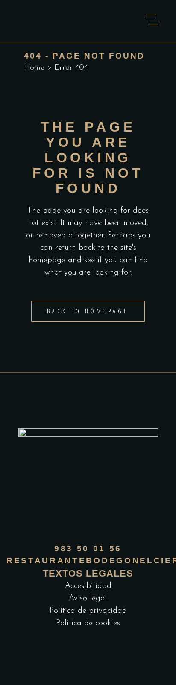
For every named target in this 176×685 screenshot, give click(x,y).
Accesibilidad (88, 586)
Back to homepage (88, 311)
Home (34, 68)
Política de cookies (88, 623)
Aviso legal (88, 598)
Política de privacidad (88, 611)
